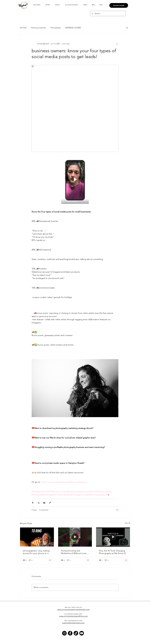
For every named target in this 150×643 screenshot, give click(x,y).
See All (127, 523)
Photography (56, 28)
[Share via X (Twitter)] (38, 503)
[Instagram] (64, 633)
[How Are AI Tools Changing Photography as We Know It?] (113, 536)
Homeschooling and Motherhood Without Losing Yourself (74, 552)
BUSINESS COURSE (73, 28)
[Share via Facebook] (33, 503)
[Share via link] (50, 503)
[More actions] (117, 43)
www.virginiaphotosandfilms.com (73, 616)
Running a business (38, 28)
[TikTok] (76, 633)
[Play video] (75, 179)
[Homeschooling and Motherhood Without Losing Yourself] (75, 536)
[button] (48, 4)
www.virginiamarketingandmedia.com (73, 609)
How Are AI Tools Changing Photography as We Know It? (112, 552)
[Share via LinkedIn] (44, 503)
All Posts (23, 28)
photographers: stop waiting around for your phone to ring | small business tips (37, 552)
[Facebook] (70, 633)
